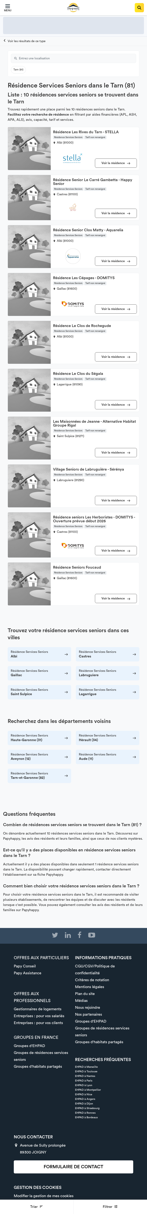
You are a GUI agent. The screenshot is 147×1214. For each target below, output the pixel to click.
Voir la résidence (113, 163)
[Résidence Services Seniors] (24, 41)
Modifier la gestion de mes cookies (44, 1196)
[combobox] (77, 58)
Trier (34, 1206)
